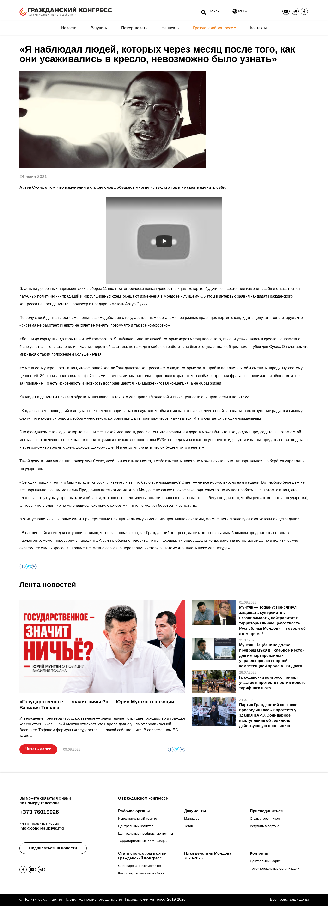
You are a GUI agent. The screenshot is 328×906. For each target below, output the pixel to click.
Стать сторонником (265, 818)
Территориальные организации (143, 841)
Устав (188, 826)
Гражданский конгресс (213, 28)
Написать (170, 28)
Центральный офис (265, 861)
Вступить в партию (264, 826)
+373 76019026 (39, 812)
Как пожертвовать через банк (141, 873)
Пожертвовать (134, 28)
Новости (68, 28)
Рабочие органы (134, 811)
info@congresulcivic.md (41, 828)
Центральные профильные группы (145, 833)
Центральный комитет (135, 826)
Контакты (258, 28)
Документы (195, 811)
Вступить (99, 28)
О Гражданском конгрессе (143, 798)
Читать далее (38, 749)
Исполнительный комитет (138, 818)
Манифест (192, 818)
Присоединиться (266, 811)
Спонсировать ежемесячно (139, 866)
